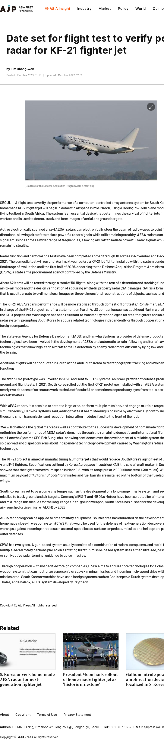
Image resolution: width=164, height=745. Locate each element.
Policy (123, 8)
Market (104, 8)
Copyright (23, 715)
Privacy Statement (77, 715)
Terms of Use (47, 715)
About (4, 715)
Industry (84, 8)
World (140, 8)
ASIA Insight (60, 8)
